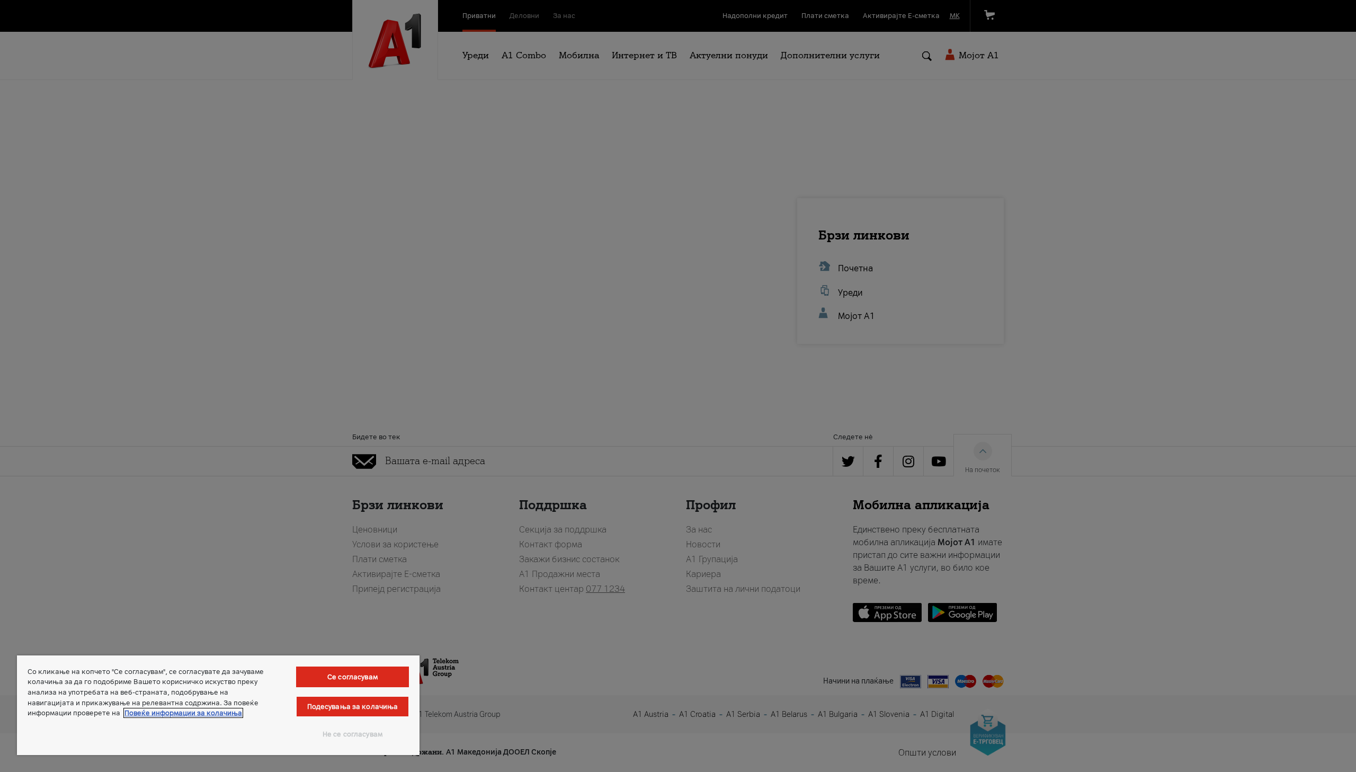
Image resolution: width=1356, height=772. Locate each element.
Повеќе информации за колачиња (183, 713)
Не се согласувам (352, 734)
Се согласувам (352, 677)
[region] (218, 705)
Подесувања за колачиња (352, 707)
